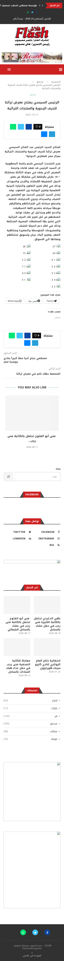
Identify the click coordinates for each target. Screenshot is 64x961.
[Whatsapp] (28, 12)
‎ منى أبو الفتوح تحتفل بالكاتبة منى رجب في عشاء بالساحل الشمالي (18, 624)
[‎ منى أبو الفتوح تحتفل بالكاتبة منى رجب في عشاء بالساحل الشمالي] (32, 413)
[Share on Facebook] (29, 127)
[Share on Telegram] (52, 134)
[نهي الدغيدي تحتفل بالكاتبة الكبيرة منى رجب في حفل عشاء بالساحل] (47, 605)
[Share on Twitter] (21, 127)
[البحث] (8, 476)
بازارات (30, 708)
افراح (30, 700)
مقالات (30, 731)
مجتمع (40, 81)
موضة (30, 739)
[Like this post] (37, 127)
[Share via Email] (44, 134)
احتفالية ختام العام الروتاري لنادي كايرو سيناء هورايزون (47, 664)
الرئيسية (55, 81)
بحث (58, 468)
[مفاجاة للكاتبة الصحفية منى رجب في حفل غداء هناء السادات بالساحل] (17, 647)
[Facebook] (36, 12)
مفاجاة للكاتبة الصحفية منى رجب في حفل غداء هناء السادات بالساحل (18, 666)
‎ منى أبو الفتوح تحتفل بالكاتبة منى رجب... (32, 438)
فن (30, 716)
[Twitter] (32, 12)
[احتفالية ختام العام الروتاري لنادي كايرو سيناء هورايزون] (47, 647)
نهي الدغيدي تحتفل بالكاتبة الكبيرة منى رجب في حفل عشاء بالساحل (47, 624)
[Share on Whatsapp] (13, 127)
